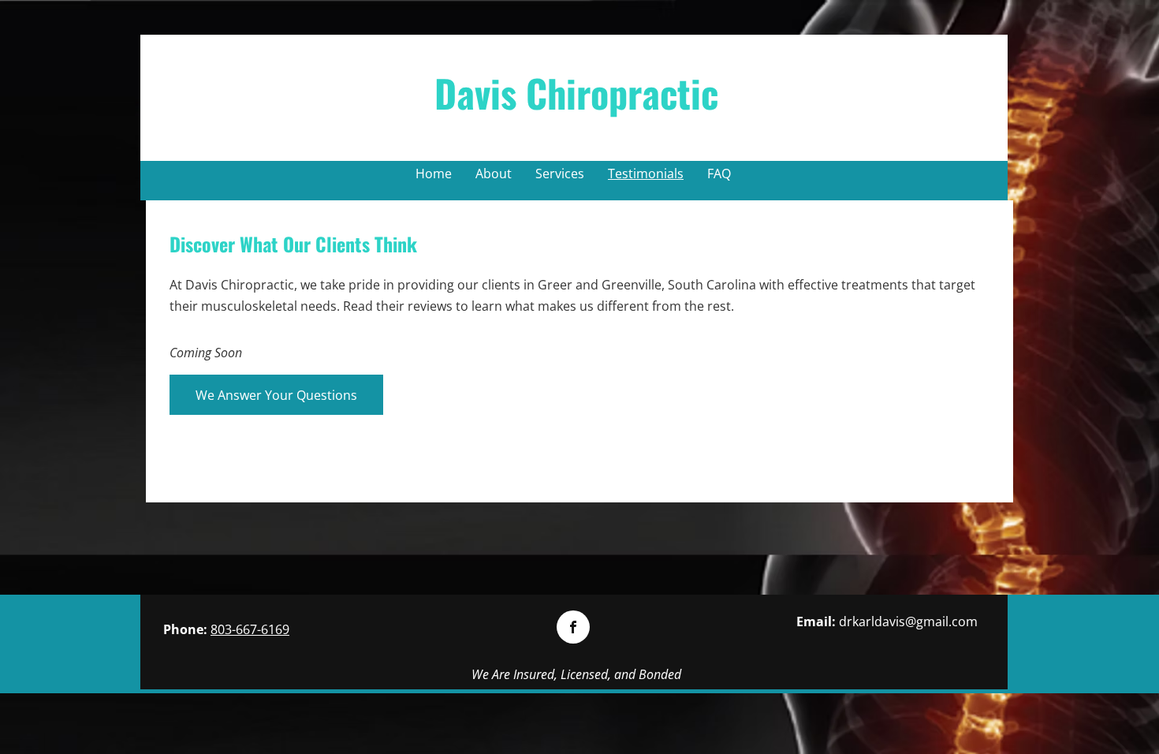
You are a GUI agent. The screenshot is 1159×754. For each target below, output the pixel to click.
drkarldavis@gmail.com (908, 621)
